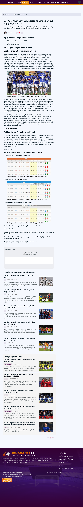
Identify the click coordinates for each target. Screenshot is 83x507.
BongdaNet (8, 14)
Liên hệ (61, 462)
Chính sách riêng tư (66, 456)
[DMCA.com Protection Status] (24, 480)
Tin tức (57, 2)
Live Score (11, 2)
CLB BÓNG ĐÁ (64, 2)
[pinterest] (72, 469)
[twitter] (66, 469)
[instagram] (69, 469)
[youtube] (63, 469)
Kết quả (18, 2)
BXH (44, 2)
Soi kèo (32, 2)
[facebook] (60, 469)
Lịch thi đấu (50, 2)
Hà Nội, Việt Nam (56, 472)
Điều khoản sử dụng (66, 459)
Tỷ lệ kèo (38, 2)
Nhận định (25, 2)
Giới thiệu (62, 453)
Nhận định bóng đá (19, 14)
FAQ (60, 465)
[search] (79, 3)
